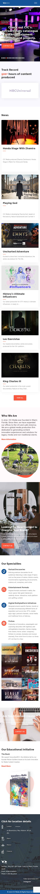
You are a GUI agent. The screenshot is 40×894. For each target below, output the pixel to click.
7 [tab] (10, 57)
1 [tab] (1, 57)
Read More (6, 766)
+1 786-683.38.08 (11, 874)
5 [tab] (7, 57)
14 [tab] (20, 57)
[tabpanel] (20, 34)
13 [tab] (19, 57)
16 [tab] (23, 57)
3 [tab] (4, 57)
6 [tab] (9, 57)
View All (20, 398)
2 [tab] (3, 57)
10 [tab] (15, 57)
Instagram (27, 882)
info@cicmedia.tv (11, 871)
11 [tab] (16, 57)
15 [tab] (22, 57)
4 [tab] (6, 57)
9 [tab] (13, 57)
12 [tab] (17, 57)
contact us (20, 731)
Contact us (7, 46)
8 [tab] (12, 57)
